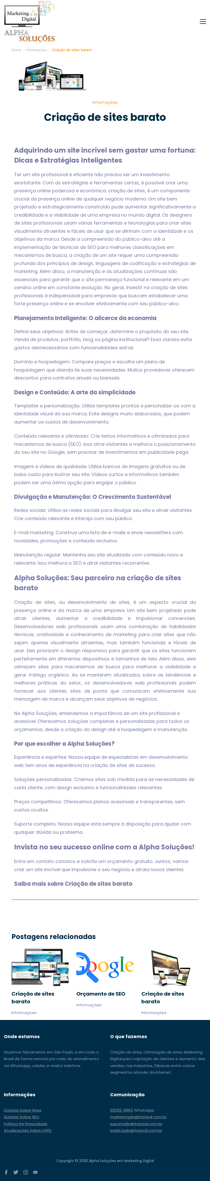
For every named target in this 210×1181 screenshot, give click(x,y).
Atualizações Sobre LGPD (27, 1130)
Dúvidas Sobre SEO (21, 1117)
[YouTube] (35, 1172)
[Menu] (203, 21)
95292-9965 (121, 1110)
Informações (105, 102)
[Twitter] (16, 1172)
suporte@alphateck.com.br (136, 1123)
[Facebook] (6, 1172)
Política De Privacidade (25, 1123)
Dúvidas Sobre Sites (22, 1110)
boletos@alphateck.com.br (136, 1130)
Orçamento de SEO (100, 993)
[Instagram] (25, 1172)
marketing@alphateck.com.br (138, 1117)
